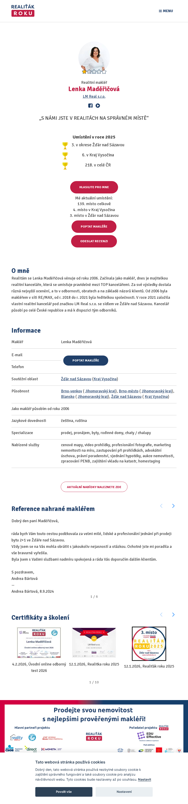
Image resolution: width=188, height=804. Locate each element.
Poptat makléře (94, 226)
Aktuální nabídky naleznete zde (94, 487)
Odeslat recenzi (94, 241)
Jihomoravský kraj (100, 391)
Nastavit (144, 779)
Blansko (68, 396)
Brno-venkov (71, 391)
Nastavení (124, 791)
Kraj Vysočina (105, 379)
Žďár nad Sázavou (76, 379)
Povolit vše (64, 791)
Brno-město (128, 391)
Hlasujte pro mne (94, 187)
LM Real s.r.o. (94, 96)
